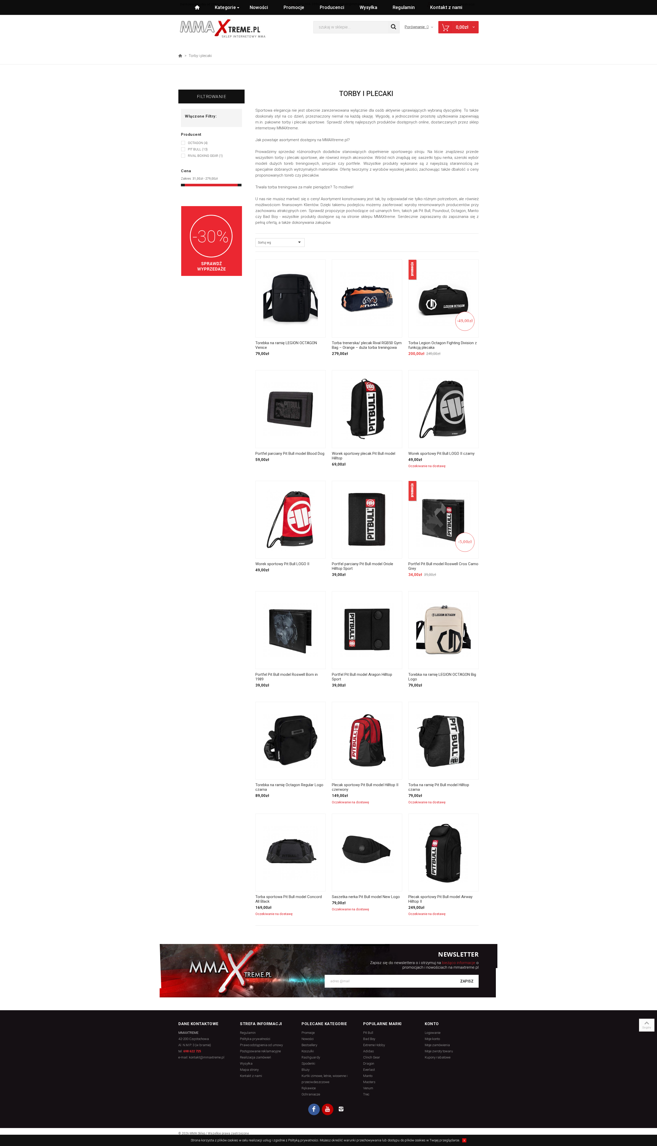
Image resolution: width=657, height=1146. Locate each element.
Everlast (369, 1070)
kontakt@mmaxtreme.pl (206, 1057)
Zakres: (186, 178)
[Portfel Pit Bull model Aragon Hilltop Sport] (367, 630)
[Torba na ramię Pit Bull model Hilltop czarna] (443, 741)
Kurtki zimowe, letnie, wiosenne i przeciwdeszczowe (324, 1079)
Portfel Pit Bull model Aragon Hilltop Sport (362, 676)
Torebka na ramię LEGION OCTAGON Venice (286, 345)
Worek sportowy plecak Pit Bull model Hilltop (363, 455)
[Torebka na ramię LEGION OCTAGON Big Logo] (443, 630)
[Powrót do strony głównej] (180, 56)
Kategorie (225, 7)
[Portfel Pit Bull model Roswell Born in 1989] (290, 630)
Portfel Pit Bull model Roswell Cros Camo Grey (443, 566)
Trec (366, 1094)
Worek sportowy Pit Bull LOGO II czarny (441, 453)
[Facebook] (314, 1109)
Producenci (332, 7)
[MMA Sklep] (222, 28)
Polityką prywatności (303, 1140)
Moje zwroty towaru (439, 1051)
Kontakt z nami (446, 7)
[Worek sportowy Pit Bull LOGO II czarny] (443, 409)
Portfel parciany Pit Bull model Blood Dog (289, 453)
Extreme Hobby (374, 1045)
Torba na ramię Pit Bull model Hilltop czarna (438, 787)
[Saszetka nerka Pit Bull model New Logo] (367, 853)
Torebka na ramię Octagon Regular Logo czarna (289, 787)
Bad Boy (369, 1039)
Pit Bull (198, 149)
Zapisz (467, 981)
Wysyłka (368, 7)
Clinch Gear (371, 1057)
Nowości (259, 7)
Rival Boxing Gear (205, 156)
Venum (368, 1088)
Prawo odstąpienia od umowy (261, 1045)
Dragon (368, 1063)
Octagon (198, 143)
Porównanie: (417, 27)
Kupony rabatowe (437, 1057)
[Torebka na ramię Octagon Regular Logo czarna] (290, 741)
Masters (369, 1082)
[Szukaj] (394, 27)
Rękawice (309, 1088)
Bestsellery (309, 1045)
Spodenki (308, 1063)
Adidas (368, 1051)
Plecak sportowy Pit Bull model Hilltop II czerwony (365, 787)
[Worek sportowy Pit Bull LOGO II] (290, 520)
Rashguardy (311, 1057)
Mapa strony (249, 1070)
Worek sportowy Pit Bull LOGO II (282, 564)
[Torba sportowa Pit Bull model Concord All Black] (290, 853)
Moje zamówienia (437, 1045)
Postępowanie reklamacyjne (260, 1051)
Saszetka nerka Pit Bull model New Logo (366, 896)
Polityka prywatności (255, 1039)
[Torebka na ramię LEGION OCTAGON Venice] (290, 298)
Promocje (294, 7)
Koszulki (308, 1051)
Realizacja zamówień (255, 1057)
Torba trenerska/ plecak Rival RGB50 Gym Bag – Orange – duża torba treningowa (367, 345)
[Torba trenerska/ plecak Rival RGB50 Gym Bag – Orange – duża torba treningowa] (367, 298)
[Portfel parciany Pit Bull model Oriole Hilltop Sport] (367, 520)
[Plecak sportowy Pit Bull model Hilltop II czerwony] (367, 741)
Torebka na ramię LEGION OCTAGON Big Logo (442, 676)
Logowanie (432, 1033)
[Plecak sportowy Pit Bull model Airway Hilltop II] (443, 853)
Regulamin (404, 7)
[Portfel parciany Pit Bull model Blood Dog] (290, 409)
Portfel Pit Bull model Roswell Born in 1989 (286, 676)
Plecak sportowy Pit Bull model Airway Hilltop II (440, 899)
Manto (367, 1076)
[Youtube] (327, 1109)
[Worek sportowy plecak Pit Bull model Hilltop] (367, 409)
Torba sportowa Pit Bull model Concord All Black (288, 899)
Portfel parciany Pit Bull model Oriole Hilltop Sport (362, 566)
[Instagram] (341, 1109)
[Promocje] (211, 241)
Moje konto (432, 1039)
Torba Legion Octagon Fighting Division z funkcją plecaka (442, 345)
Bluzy (306, 1070)
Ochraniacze (311, 1094)
